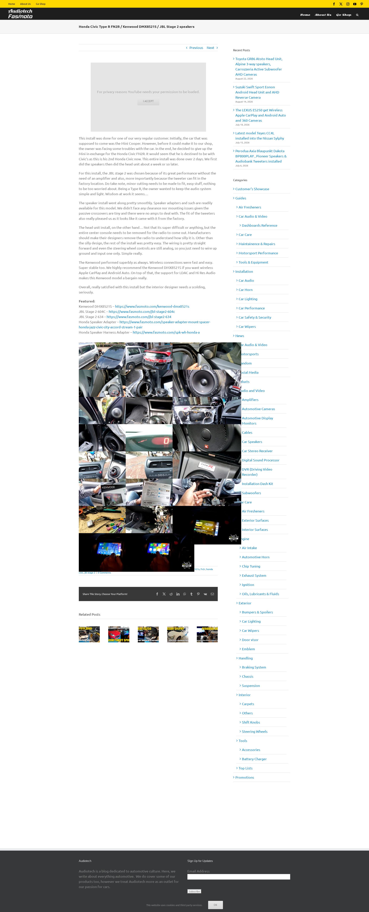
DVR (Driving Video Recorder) (257, 471)
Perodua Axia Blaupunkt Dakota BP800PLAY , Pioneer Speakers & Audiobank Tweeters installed (261, 156)
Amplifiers (250, 399)
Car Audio (246, 280)
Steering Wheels (255, 731)
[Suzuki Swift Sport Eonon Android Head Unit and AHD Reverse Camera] (118, 628)
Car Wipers (247, 326)
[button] (357, 14)
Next (210, 47)
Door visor (250, 640)
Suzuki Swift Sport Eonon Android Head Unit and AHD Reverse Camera (257, 92)
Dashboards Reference (259, 225)
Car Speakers (252, 441)
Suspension (251, 685)
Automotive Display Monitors (257, 420)
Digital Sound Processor (260, 460)
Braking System (254, 667)
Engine (244, 539)
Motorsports (249, 354)
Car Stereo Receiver (257, 451)
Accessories (251, 750)
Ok (215, 905)
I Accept (148, 101)
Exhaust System (254, 575)
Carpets (248, 704)
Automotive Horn (255, 557)
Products (242, 381)
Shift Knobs (251, 722)
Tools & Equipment (253, 262)
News (239, 336)
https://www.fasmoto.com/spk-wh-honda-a (166, 332)
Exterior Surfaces (255, 520)
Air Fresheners (250, 207)
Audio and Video (252, 390)
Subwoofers (251, 493)
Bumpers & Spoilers (257, 612)
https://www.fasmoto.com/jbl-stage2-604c (142, 311)
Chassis (247, 676)
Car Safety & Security (255, 317)
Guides (240, 198)
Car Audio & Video (253, 216)
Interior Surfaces (255, 529)
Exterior (245, 603)
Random (245, 363)
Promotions (244, 777)
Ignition (248, 584)
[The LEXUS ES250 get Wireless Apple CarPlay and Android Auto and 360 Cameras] (148, 628)
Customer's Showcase (252, 189)
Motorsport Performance (258, 253)
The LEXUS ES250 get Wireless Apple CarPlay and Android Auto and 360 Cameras (260, 115)
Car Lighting (248, 299)
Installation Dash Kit (257, 484)
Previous (196, 47)
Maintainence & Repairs (257, 244)
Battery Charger (254, 759)
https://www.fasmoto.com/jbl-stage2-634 (139, 317)
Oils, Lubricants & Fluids (260, 594)
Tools (243, 741)
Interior (245, 695)
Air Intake (249, 548)
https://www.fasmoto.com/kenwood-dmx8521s (152, 306)
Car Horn (246, 289)
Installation (244, 271)
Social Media (248, 372)
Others (247, 713)
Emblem (248, 649)
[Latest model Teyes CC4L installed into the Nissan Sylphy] (177, 628)
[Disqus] (148, 692)
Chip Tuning (251, 566)
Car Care (245, 234)
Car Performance (252, 308)
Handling (246, 658)
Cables (247, 432)
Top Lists (246, 768)
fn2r (203, 569)
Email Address (198, 871)
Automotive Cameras (258, 409)
